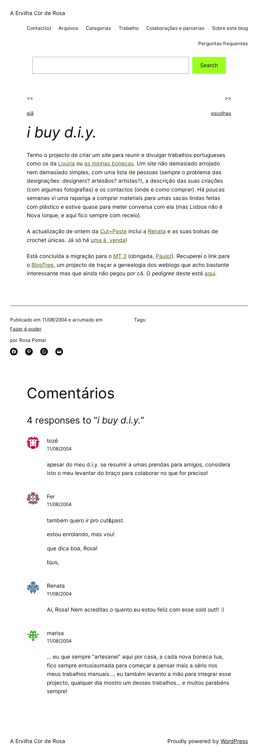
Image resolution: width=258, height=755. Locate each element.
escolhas (221, 113)
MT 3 (119, 256)
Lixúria (66, 163)
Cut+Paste (113, 231)
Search (209, 65)
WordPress (234, 741)
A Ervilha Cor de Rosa (37, 13)
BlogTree (42, 265)
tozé (52, 440)
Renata (157, 231)
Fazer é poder (26, 329)
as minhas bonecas (109, 163)
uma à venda (108, 240)
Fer (51, 496)
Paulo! (163, 256)
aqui (210, 273)
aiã (30, 113)
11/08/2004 (59, 449)
